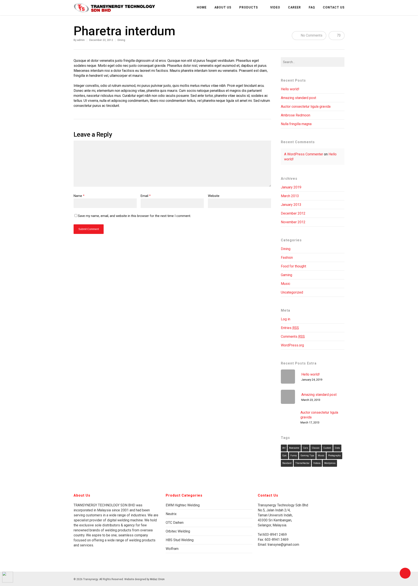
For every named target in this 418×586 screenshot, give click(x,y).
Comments (293, 336)
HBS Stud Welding (180, 540)
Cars (305, 448)
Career (294, 7)
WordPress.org (292, 345)
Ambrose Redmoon (295, 115)
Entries (290, 328)
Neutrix (171, 514)
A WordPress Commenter (303, 154)
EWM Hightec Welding (183, 505)
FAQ (312, 7)
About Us (222, 7)
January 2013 (291, 205)
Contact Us (334, 7)
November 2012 (293, 222)
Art (283, 448)
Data (337, 448)
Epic (284, 455)
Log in (285, 319)
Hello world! (290, 89)
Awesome (294, 448)
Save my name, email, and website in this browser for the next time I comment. (134, 216)
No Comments (311, 35)
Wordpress (329, 463)
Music (285, 284)
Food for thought (293, 266)
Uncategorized (292, 292)
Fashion (287, 257)
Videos (316, 463)
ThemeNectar (302, 463)
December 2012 (293, 213)
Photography (334, 455)
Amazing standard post (298, 98)
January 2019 (291, 187)
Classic (316, 448)
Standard (287, 463)
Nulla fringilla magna (296, 124)
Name (79, 196)
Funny (293, 455)
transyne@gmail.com (283, 544)
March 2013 (290, 196)
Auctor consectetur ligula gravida (305, 106)
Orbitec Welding (178, 531)
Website (213, 196)
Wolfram (172, 549)
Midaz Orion (157, 579)
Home (202, 7)
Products (248, 7)
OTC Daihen (175, 523)
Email (146, 196)
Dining (121, 40)
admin (81, 40)
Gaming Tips (307, 455)
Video (275, 7)
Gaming (286, 275)
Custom (327, 448)
